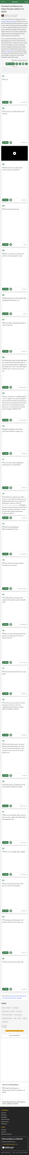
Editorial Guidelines (6, 1134)
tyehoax (25, 313)
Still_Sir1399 (24, 487)
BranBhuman (24, 199)
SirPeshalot (25, 453)
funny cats (19, 1011)
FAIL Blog (3, 1115)
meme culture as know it (9, 21)
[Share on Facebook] (16, 64)
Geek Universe (5, 1121)
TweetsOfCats (24, 102)
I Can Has (3, 1112)
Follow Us (13, 996)
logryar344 (25, 517)
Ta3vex (25, 244)
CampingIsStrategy (23, 420)
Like (5, 1026)
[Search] (4, 2)
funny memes (5, 1011)
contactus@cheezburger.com (9, 1144)
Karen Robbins (24, 874)
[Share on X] (20, 64)
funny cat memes (6, 1007)
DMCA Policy (25, 1152)
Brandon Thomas (24, 805)
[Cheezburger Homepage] (14, 1148)
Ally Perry (7, 15)
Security (20, 1152)
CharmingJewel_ (24, 554)
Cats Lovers (25, 952)
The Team (3, 1129)
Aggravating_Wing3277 (22, 588)
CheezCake (4, 1123)
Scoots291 (25, 289)
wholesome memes (7, 1018)
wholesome (15, 1007)
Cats (15, 1018)
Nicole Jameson (24, 842)
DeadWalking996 (24, 624)
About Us (3, 1132)
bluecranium (24, 351)
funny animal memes (7, 1014)
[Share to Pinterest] (23, 64)
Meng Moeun (24, 693)
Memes (13, 1011)
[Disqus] (14, 1060)
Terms (14, 1152)
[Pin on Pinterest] (10, 102)
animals (25, 1018)
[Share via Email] (26, 64)
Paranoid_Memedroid (23, 387)
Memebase (15, 2)
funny (19, 1018)
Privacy (17, 1152)
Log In (26, 2)
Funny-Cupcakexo (23, 662)
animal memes (18, 1014)
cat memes (5, 1021)
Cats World (25, 775)
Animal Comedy (5, 1119)
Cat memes (8, 51)
